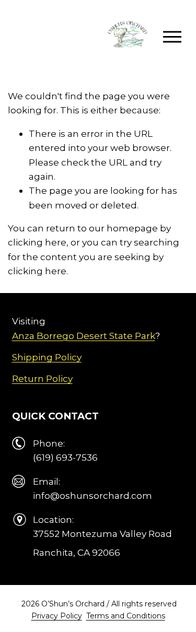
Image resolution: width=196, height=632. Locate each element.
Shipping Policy (47, 357)
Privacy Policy (56, 616)
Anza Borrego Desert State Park (83, 335)
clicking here (37, 242)
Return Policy (42, 378)
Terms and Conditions (125, 616)
